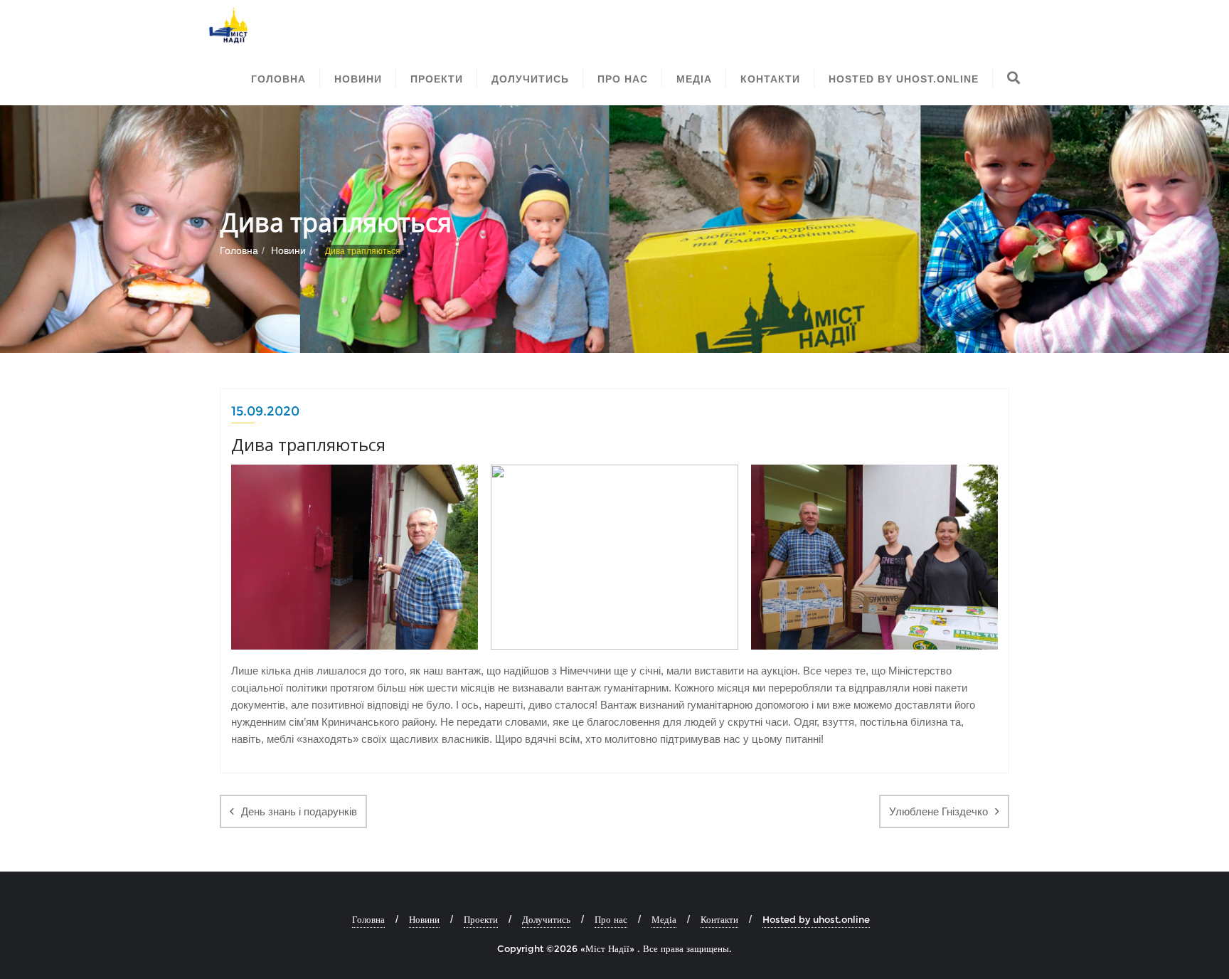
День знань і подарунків (299, 811)
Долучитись (546, 919)
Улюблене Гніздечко (938, 811)
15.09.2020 (265, 411)
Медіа (663, 919)
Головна (239, 250)
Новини (288, 250)
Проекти (481, 919)
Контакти (719, 919)
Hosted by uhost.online (816, 919)
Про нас (611, 919)
